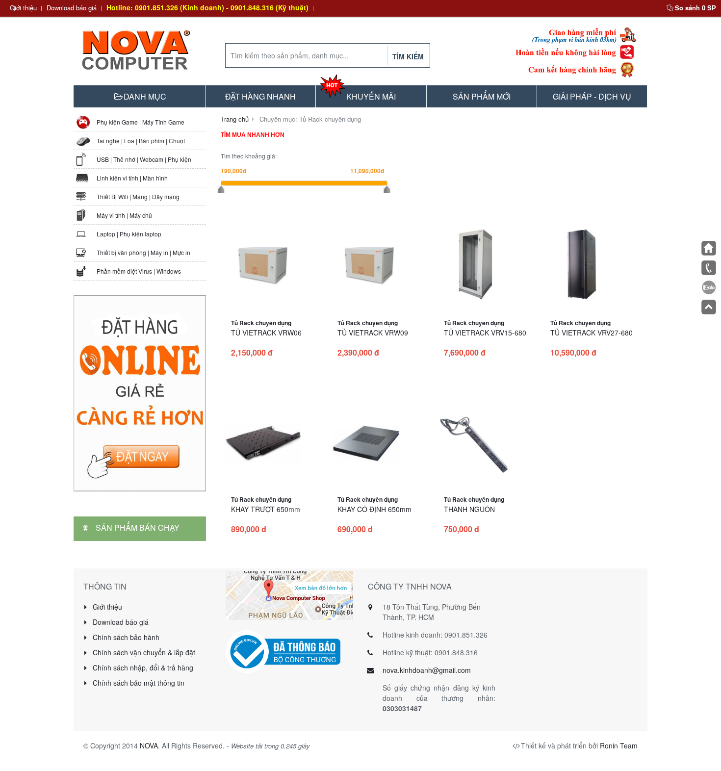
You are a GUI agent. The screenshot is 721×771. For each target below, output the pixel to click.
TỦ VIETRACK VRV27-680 (591, 332)
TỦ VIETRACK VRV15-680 (485, 332)
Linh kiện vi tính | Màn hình (132, 178)
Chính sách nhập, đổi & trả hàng (142, 667)
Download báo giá (72, 7)
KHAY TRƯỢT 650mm (265, 509)
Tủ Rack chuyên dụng (261, 322)
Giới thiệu (23, 7)
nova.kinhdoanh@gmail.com (427, 670)
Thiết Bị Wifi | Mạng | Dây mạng (138, 196)
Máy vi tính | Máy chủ (124, 215)
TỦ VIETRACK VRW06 (266, 332)
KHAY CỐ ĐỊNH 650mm (374, 509)
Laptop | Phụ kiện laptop (129, 234)
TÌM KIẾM (408, 56)
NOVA (149, 745)
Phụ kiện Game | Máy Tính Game (140, 122)
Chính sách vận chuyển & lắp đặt (143, 652)
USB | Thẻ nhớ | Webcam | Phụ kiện (144, 159)
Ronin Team (619, 745)
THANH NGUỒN (469, 509)
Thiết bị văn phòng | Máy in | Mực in (143, 252)
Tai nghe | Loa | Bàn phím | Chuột (141, 140)
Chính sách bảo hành (125, 637)
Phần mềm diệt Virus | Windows (139, 271)
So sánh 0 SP (695, 7)
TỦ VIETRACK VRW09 (372, 332)
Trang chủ (235, 119)
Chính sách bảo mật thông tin (137, 683)
